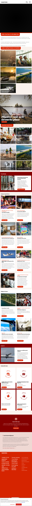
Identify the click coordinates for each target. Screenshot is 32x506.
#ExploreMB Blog (5, 470)
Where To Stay (6, 465)
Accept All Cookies (18, 504)
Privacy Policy (23, 502)
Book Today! (4, 340)
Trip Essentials (5, 467)
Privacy (23, 463)
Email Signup (15, 465)
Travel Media (15, 459)
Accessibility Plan (24, 467)
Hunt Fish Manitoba (25, 457)
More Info (4, 387)
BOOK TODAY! (4, 220)
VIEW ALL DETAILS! (21, 189)
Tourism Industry (16, 457)
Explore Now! (20, 340)
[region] (16, 502)
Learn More (4, 121)
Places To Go (5, 463)
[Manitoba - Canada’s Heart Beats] (4, 2)
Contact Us (23, 464)
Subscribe (16, 428)
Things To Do (5, 457)
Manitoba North (24, 460)
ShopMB (14, 466)
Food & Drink (5, 462)
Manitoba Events (4, 459)
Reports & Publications (25, 461)
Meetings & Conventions (15, 461)
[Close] (31, 499)
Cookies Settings (12, 504)
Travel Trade (15, 463)
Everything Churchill (25, 458)
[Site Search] (27, 2)
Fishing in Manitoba (14, 469)
